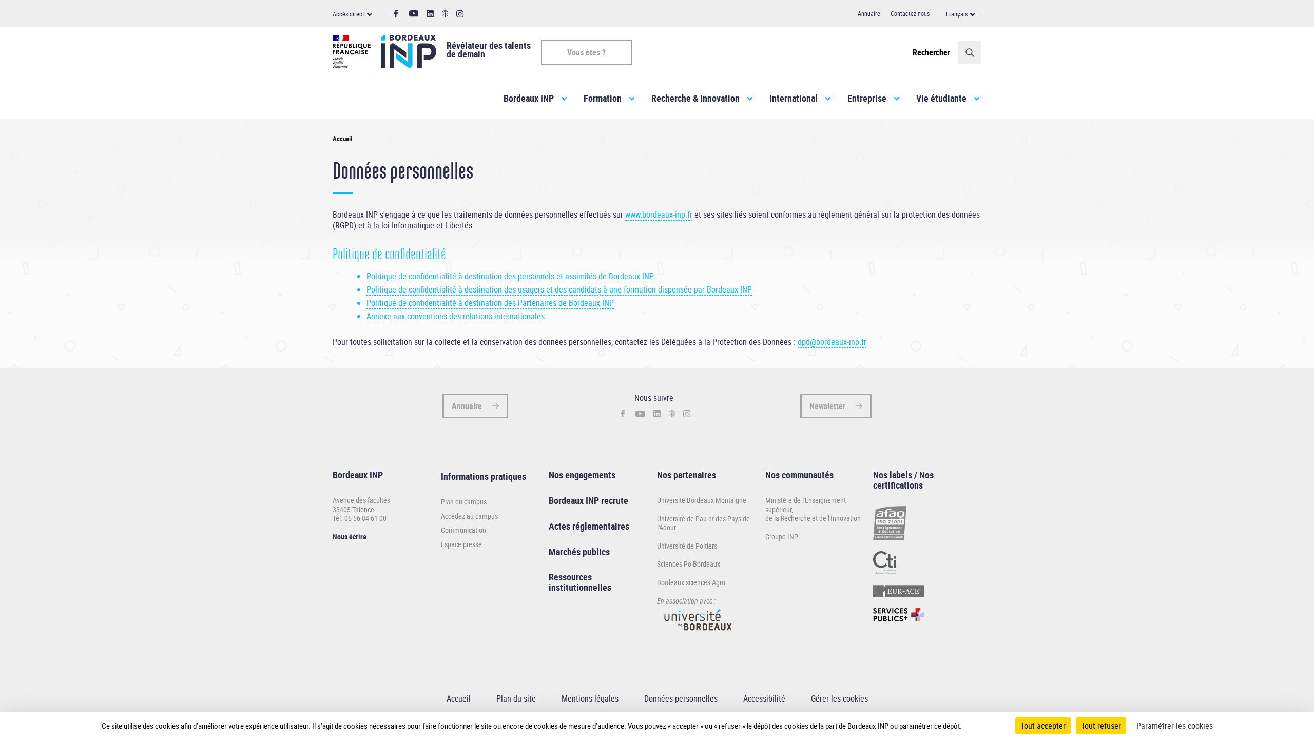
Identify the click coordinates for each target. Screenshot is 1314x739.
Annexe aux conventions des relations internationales (455, 316)
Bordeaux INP (529, 98)
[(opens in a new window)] (698, 635)
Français (957, 14)
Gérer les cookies (839, 698)
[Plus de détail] (983, 726)
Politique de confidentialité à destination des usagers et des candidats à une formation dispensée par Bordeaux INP (559, 289)
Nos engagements (582, 475)
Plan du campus (464, 502)
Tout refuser (1101, 725)
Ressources (570, 577)
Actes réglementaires (589, 526)
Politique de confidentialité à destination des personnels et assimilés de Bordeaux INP (510, 276)
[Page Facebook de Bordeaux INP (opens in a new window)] (396, 14)
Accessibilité (764, 698)
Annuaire (869, 13)
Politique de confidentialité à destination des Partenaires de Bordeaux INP (490, 302)
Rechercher (931, 52)
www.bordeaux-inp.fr (658, 214)
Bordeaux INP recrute (588, 500)
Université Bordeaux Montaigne (701, 500)
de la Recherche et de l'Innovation (813, 518)
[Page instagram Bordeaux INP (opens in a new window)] (459, 14)
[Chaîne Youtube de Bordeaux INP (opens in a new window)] (414, 13)
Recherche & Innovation (695, 98)
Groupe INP (781, 536)
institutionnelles (580, 587)
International (793, 98)
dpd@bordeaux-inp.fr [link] (832, 341)
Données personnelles (681, 698)
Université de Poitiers (687, 546)
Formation (603, 98)
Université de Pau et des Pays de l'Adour (703, 523)
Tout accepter (1043, 725)
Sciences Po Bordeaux (688, 564)
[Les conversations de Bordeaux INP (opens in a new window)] (445, 14)
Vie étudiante (941, 98)
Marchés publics (579, 552)
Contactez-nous (910, 13)
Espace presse (461, 544)
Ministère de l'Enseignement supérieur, (805, 504)
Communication (463, 530)
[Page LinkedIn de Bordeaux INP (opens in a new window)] (430, 14)
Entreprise (866, 98)
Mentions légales (590, 698)
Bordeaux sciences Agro (691, 582)
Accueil (459, 698)
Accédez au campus (469, 516)
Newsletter (827, 406)
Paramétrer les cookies (1174, 725)
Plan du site (516, 698)
